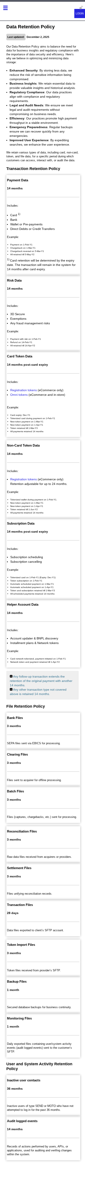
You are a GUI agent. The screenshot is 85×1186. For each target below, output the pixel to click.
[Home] (13, 9)
